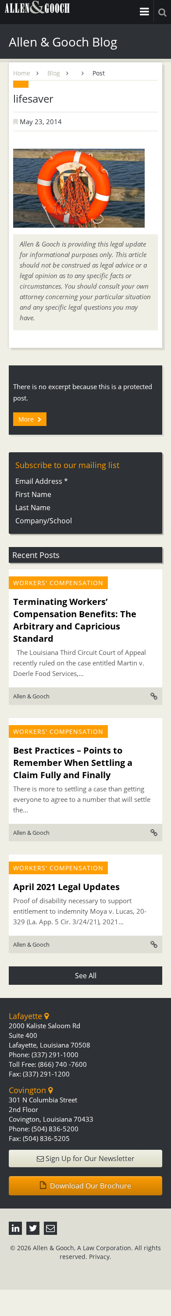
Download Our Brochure (89, 1186)
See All (85, 975)
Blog (53, 73)
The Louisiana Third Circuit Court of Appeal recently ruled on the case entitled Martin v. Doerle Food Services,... (79, 663)
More (27, 419)
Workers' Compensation (58, 583)
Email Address (41, 481)
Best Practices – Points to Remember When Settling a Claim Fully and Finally (72, 762)
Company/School (43, 521)
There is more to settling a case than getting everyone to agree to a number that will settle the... (81, 799)
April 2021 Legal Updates (66, 887)
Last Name (32, 507)
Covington (28, 1090)
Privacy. (100, 1256)
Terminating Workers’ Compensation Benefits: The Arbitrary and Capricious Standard (74, 620)
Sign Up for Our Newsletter (89, 1158)
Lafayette (26, 1016)
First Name (33, 494)
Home (21, 73)
